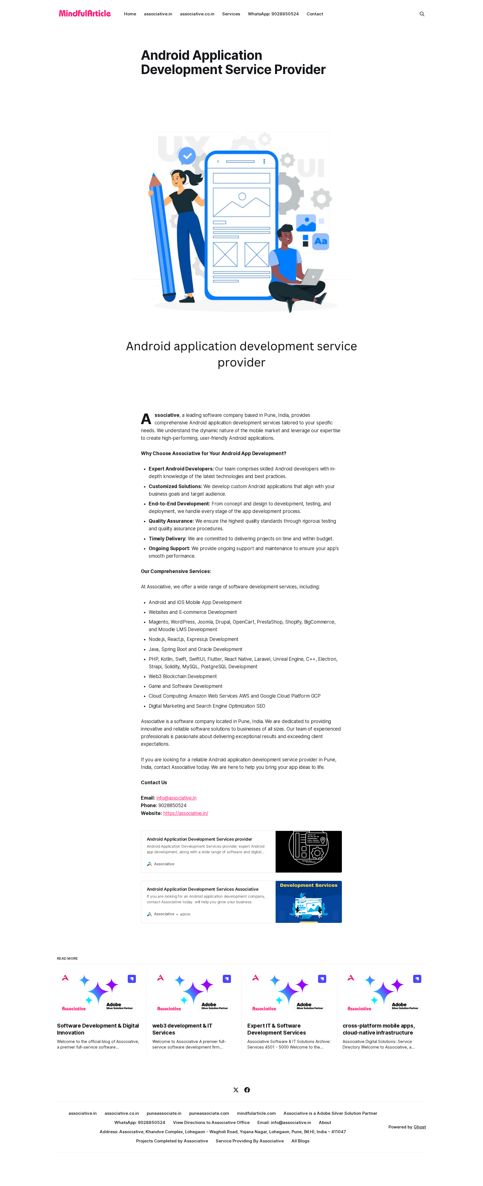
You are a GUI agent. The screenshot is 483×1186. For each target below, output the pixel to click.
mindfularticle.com (256, 1113)
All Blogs (300, 1141)
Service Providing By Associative (250, 1141)
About (325, 1122)
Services (231, 13)
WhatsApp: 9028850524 (273, 13)
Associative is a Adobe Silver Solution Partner (330, 1113)
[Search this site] (422, 13)
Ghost (420, 1127)
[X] (236, 1090)
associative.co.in (197, 13)
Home (130, 13)
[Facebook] (247, 1090)
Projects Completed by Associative (172, 1141)
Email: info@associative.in (284, 1122)
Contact (315, 13)
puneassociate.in (164, 1113)
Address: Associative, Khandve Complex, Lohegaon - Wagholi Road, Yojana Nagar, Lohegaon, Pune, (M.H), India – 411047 (223, 1131)
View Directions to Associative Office (211, 1122)
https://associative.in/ (185, 813)
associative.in (158, 13)
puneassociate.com (209, 1113)
